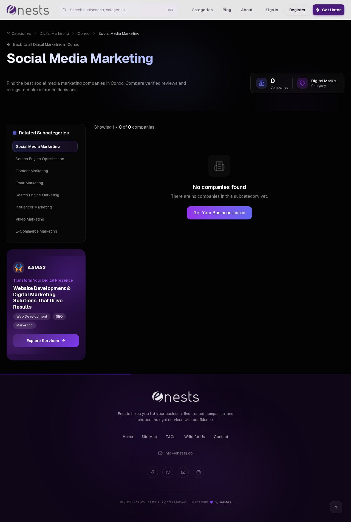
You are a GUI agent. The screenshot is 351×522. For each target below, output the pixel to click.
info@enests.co (179, 453)
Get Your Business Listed (219, 213)
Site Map (149, 436)
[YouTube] (183, 472)
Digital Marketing (54, 33)
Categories (21, 33)
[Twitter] (167, 472)
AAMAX (225, 502)
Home (128, 436)
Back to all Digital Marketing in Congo (46, 44)
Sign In (272, 9)
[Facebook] (152, 472)
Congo (84, 33)
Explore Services (43, 340)
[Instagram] (198, 472)
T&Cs (171, 436)
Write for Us (194, 436)
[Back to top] (336, 507)
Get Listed (332, 9)
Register (297, 9)
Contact (221, 436)
